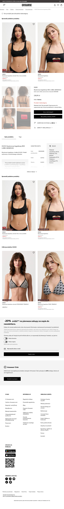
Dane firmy (24, 445)
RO (14, 450)
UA (18, 450)
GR (8, 450)
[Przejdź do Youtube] (14, 435)
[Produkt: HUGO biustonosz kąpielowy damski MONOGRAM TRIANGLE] (19, 276)
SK (16, 450)
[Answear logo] (27, 5)
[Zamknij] (60, 1)
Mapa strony (40, 445)
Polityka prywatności (8, 445)
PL (13, 450)
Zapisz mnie (31, 354)
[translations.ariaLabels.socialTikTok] (17, 435)
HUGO (36, 87)
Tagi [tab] (20, 137)
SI (15, 450)
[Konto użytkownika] (55, 5)
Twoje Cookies (32, 445)
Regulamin (17, 445)
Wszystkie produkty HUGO (48, 116)
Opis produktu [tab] (8, 137)
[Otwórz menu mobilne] (4, 5)
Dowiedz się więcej (12, 379)
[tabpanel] (32, 156)
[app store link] (10, 422)
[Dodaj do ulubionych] (33, 24)
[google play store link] (10, 418)
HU (11, 450)
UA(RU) (20, 450)
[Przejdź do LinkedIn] (21, 435)
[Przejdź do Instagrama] (10, 435)
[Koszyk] (61, 5)
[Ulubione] (58, 5)
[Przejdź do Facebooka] (6, 435)
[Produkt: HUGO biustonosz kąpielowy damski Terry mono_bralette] (19, 47)
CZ (6, 450)
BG (3, 450)
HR (9, 450)
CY (5, 450)
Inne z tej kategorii (48, 112)
